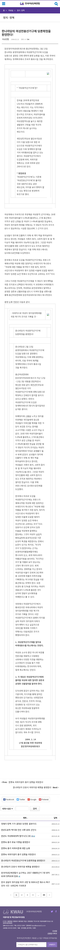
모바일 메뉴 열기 (4, 4)
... (38, 895)
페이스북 (56, 911)
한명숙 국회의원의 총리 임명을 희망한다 (18, 854)
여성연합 (5, 39)
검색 (35, 808)
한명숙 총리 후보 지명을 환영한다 (15, 842)
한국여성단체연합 (30, 3)
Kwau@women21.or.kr (38, 925)
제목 (25, 817)
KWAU (13, 912)
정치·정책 (20, 10)
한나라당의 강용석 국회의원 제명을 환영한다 (20, 866)
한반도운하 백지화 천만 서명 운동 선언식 (18, 829)
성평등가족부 (52, 933)
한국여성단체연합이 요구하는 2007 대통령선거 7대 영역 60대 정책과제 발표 (25, 874)
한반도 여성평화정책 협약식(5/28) (16, 835)
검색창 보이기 (56, 4)
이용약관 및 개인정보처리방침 (14, 917)
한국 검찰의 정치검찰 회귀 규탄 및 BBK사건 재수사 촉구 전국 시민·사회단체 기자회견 (25, 884)
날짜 (55, 817)
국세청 (54, 931)
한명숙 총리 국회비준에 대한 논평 (15, 848)
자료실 (10, 10)
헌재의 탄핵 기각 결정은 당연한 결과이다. (19, 823)
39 (44, 895)
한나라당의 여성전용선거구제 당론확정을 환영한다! (26, 33)
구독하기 (52, 944)
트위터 (52, 911)
